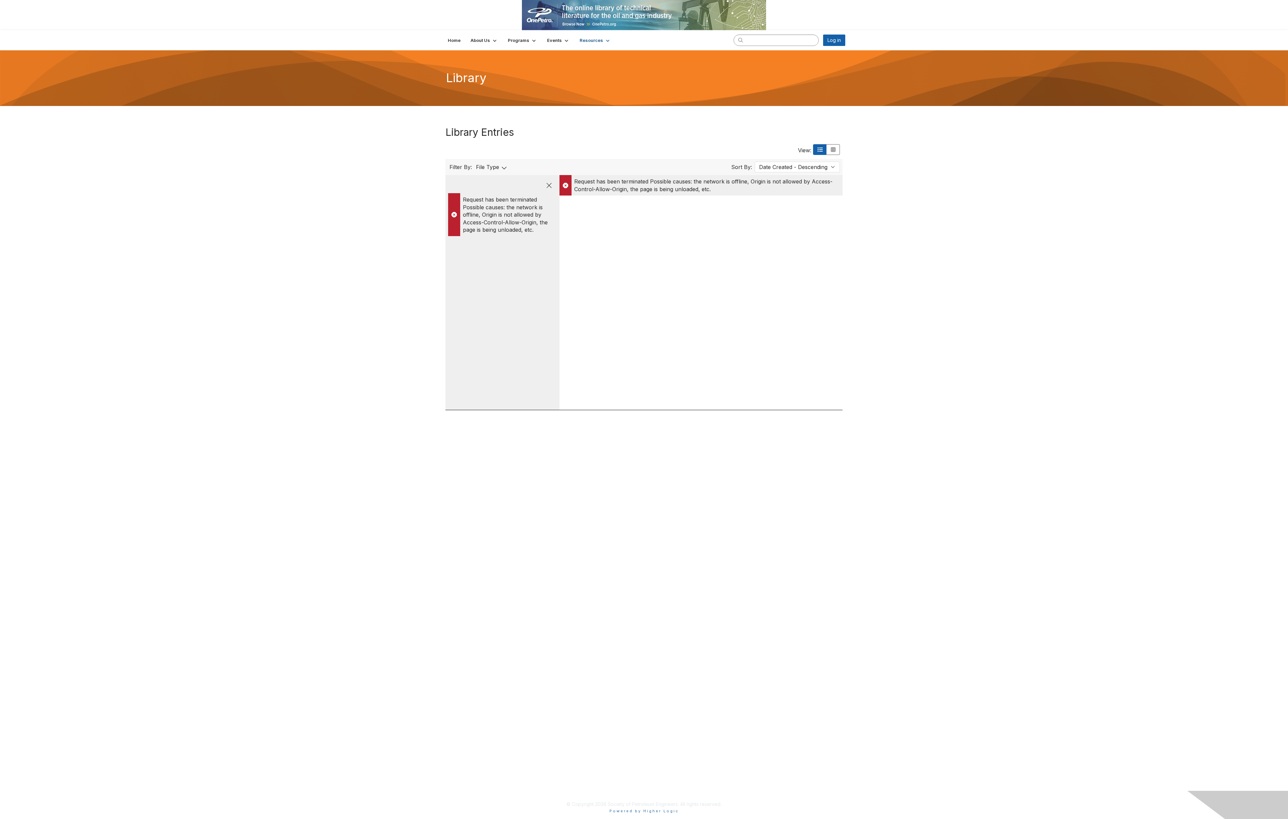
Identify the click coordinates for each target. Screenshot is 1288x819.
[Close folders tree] (549, 185)
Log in (834, 40)
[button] (484, 40)
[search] (741, 40)
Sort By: (741, 167)
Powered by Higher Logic (644, 811)
